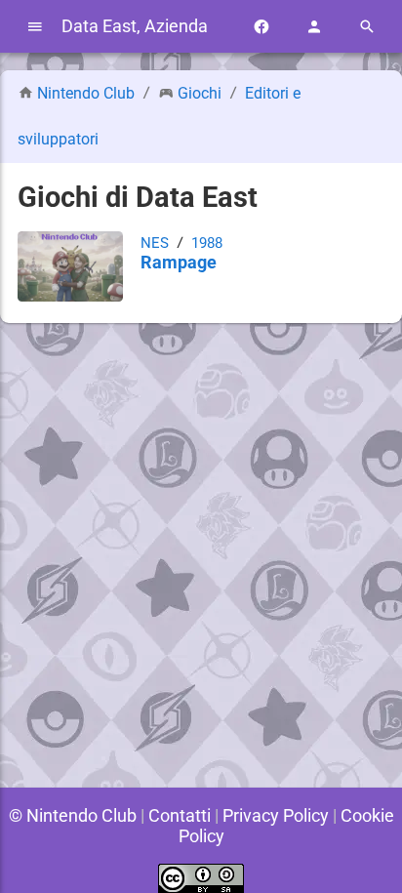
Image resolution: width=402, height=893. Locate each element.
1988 (206, 243)
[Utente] (314, 27)
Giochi (199, 93)
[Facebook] (261, 27)
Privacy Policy (275, 815)
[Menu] (35, 27)
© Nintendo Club (73, 815)
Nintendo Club (86, 93)
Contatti (179, 815)
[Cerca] (367, 27)
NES (155, 243)
